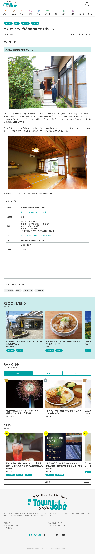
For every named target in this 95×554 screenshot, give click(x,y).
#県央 (16, 23)
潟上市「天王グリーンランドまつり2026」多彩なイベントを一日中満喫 (24, 412)
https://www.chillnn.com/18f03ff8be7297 (38, 235)
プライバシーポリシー (57, 525)
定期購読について (55, 523)
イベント (76, 373)
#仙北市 (88, 350)
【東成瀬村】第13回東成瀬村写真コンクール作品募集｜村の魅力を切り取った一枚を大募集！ (63, 466)
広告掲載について (12, 525)
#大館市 (19, 350)
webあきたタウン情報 (47, 502)
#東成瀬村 (60, 475)
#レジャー (35, 23)
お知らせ (7, 523)
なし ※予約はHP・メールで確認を (34, 212)
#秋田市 (59, 350)
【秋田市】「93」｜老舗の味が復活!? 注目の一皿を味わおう (63, 412)
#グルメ (28, 475)
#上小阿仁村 (90, 472)
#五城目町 (25, 23)
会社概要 (8, 528)
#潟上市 (19, 475)
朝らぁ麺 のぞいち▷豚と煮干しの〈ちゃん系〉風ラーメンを (63, 342)
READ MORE (47, 482)
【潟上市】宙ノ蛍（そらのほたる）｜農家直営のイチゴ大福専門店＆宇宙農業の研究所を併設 (24, 466)
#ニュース (50, 475)
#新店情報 (8, 23)
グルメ (47, 373)
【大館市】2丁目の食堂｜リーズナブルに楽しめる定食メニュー (24, 342)
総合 (18, 373)
